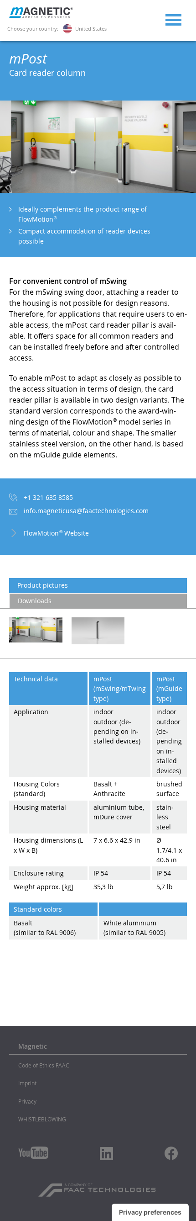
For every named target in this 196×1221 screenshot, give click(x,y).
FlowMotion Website (56, 533)
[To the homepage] (41, 16)
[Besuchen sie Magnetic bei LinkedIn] (106, 1153)
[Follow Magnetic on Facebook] (171, 1153)
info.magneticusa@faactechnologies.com (86, 510)
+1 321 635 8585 (48, 497)
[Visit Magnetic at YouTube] (33, 1153)
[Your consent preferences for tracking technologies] (150, 1212)
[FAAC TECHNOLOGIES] (98, 1186)
